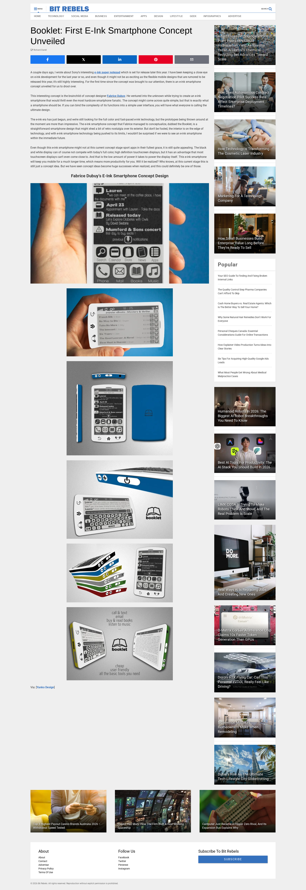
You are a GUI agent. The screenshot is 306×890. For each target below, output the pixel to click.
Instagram (124, 868)
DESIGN (158, 16)
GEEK (193, 16)
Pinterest (123, 864)
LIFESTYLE (176, 16)
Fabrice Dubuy (116, 96)
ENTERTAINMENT (124, 16)
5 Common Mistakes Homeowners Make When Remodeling (238, 727)
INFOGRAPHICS (212, 16)
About (41, 857)
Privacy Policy (46, 868)
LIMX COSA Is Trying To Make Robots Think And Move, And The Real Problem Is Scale (244, 509)
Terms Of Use (45, 872)
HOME (37, 16)
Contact (42, 861)
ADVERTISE (234, 16)
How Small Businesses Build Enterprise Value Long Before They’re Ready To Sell (241, 243)
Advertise (43, 864)
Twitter (122, 861)
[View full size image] (119, 233)
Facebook (123, 857)
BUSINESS (101, 16)
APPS (144, 16)
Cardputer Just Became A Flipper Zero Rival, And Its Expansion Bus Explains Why (234, 825)
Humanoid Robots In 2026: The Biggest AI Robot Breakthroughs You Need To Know (243, 416)
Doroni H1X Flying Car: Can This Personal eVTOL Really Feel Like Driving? (243, 682)
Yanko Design (45, 687)
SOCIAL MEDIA (79, 16)
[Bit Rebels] (67, 10)
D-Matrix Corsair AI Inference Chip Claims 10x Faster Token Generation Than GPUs (244, 635)
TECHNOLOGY (56, 16)
